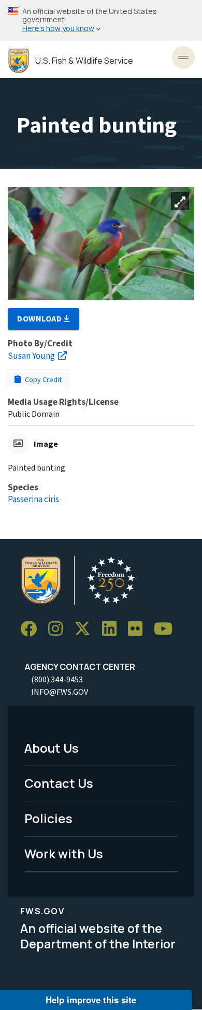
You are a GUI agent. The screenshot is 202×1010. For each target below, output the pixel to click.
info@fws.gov (59, 691)
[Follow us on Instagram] (59, 629)
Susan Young (31, 355)
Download (40, 318)
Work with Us (63, 853)
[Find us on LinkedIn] (113, 629)
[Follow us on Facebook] (32, 629)
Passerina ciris (33, 499)
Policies (48, 818)
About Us (51, 747)
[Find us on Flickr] (139, 629)
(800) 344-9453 (57, 679)
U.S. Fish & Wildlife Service (84, 60)
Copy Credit (42, 379)
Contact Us (58, 783)
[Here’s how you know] (101, 20)
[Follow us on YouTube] (167, 629)
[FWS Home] (18, 61)
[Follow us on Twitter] (86, 629)
